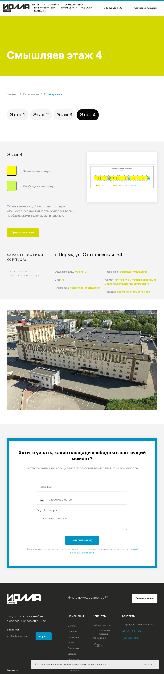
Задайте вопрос (47, 510)
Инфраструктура (44, 8)
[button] (23, 232)
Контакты (40, 11)
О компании (51, 5)
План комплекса (73, 5)
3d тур (36, 5)
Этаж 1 (17, 114)
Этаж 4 (88, 114)
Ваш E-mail (13, 630)
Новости (86, 8)
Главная (12, 94)
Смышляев (31, 94)
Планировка (67, 8)
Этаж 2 (41, 114)
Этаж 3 (64, 114)
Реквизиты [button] (12, 671)
